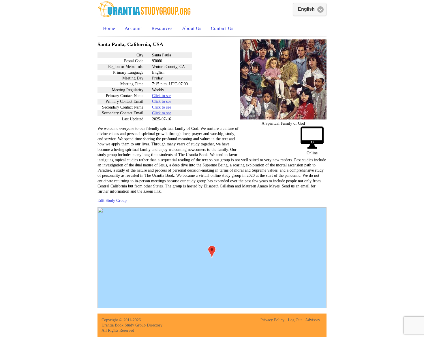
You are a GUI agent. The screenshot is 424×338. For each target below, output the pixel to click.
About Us (191, 28)
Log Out (295, 320)
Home (109, 28)
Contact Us (222, 28)
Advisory (312, 320)
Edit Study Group (112, 200)
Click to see (161, 96)
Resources (161, 28)
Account (133, 28)
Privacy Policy (272, 320)
